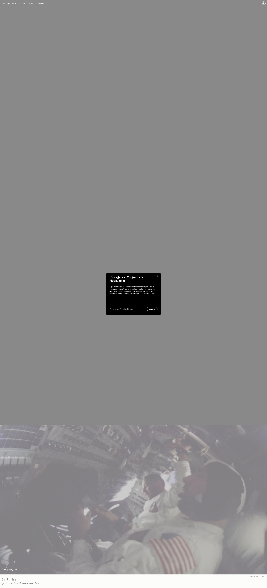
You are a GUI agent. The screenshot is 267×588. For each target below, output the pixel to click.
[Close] (158, 276)
